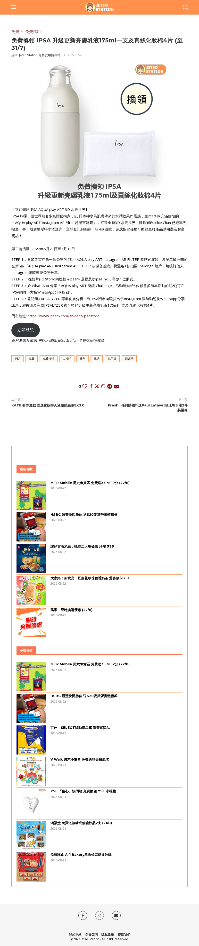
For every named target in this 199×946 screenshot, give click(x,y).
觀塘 (97, 359)
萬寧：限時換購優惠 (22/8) (71, 610)
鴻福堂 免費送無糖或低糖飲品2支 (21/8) (81, 823)
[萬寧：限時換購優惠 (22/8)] (31, 622)
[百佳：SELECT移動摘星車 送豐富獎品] (31, 740)
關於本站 (75, 934)
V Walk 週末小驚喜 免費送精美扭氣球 (79, 759)
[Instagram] (99, 915)
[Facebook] (82, 915)
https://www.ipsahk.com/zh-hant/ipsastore (64, 315)
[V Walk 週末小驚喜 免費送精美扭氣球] (31, 771)
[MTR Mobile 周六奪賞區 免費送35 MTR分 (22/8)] (31, 495)
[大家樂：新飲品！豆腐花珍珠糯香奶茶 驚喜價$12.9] (31, 590)
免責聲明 (91, 934)
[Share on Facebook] (91, 386)
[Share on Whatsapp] (103, 386)
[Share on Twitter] (96, 386)
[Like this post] (84, 386)
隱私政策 (107, 934)
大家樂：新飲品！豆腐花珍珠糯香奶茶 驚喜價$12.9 (89, 578)
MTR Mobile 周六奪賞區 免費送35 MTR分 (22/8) (90, 483)
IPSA (17, 359)
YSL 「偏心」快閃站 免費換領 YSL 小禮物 (83, 791)
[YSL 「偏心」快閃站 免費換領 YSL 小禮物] (31, 803)
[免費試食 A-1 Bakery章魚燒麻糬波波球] (31, 867)
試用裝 (112, 359)
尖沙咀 (67, 359)
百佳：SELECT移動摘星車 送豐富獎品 (80, 727)
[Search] (185, 7)
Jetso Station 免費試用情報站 (39, 55)
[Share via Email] (116, 386)
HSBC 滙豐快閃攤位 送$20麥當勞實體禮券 (83, 514)
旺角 (82, 359)
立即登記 (25, 330)
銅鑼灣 (129, 359)
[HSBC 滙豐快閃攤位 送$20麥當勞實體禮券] (31, 526)
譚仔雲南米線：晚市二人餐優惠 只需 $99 (82, 546)
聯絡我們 (124, 934)
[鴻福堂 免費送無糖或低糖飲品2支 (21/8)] (31, 835)
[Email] (116, 915)
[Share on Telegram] (109, 386)
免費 (31, 359)
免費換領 (48, 359)
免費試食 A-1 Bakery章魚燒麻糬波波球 (81, 854)
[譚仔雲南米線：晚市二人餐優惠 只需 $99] (31, 558)
